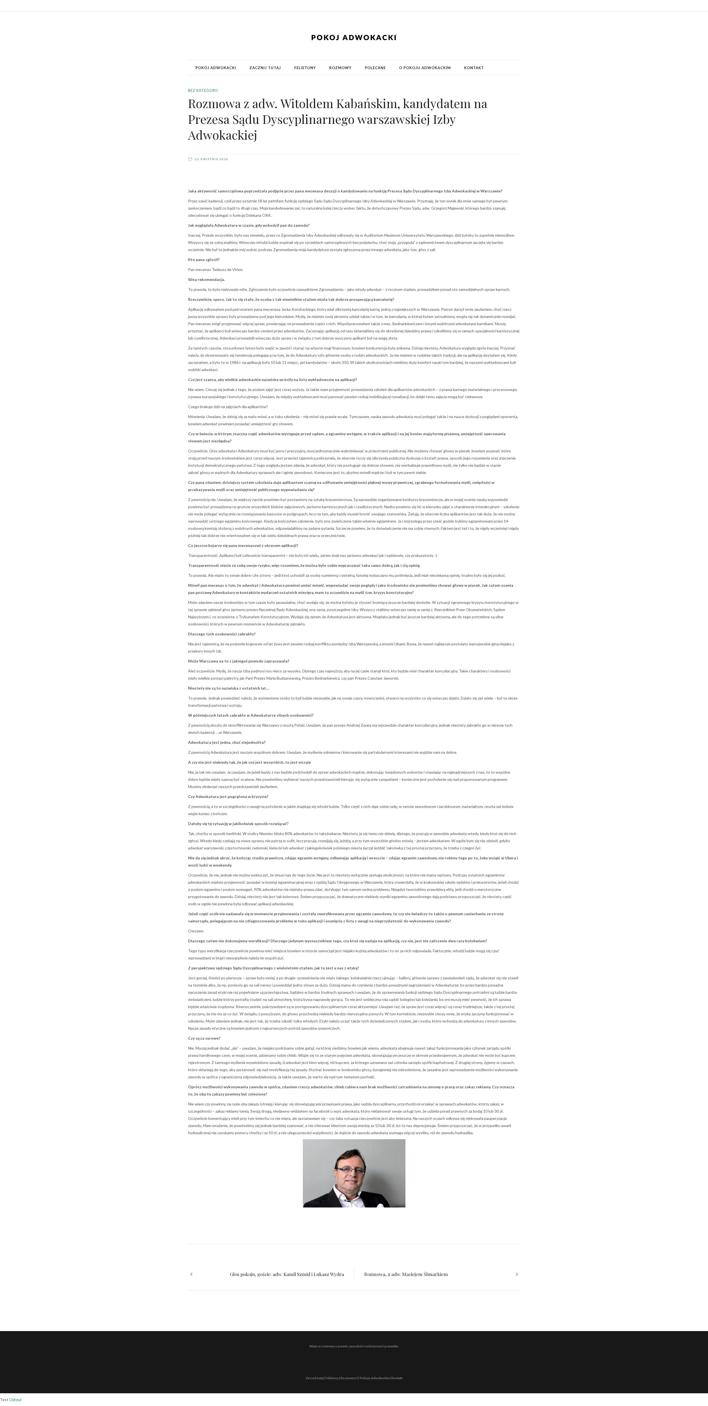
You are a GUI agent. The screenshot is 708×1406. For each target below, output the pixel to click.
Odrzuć (15, 1399)
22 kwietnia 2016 (211, 159)
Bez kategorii (203, 90)
